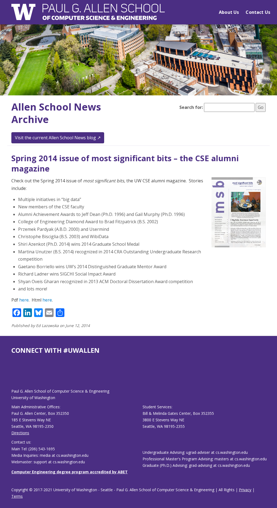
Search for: (191, 107)
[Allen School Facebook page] (12, 375)
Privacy (245, 489)
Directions (20, 432)
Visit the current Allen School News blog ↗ (58, 138)
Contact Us (258, 12)
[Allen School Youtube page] (15, 375)
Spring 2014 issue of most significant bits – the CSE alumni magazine (125, 163)
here (24, 300)
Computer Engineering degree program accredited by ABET (69, 471)
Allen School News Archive (56, 113)
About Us (229, 12)
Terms (17, 496)
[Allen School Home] (88, 15)
